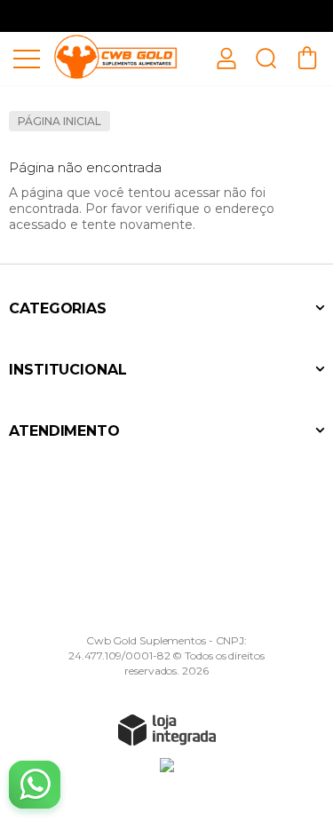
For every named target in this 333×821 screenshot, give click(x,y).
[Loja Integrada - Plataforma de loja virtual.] (167, 730)
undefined (166, 15)
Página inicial (59, 121)
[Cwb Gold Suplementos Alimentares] (115, 57)
